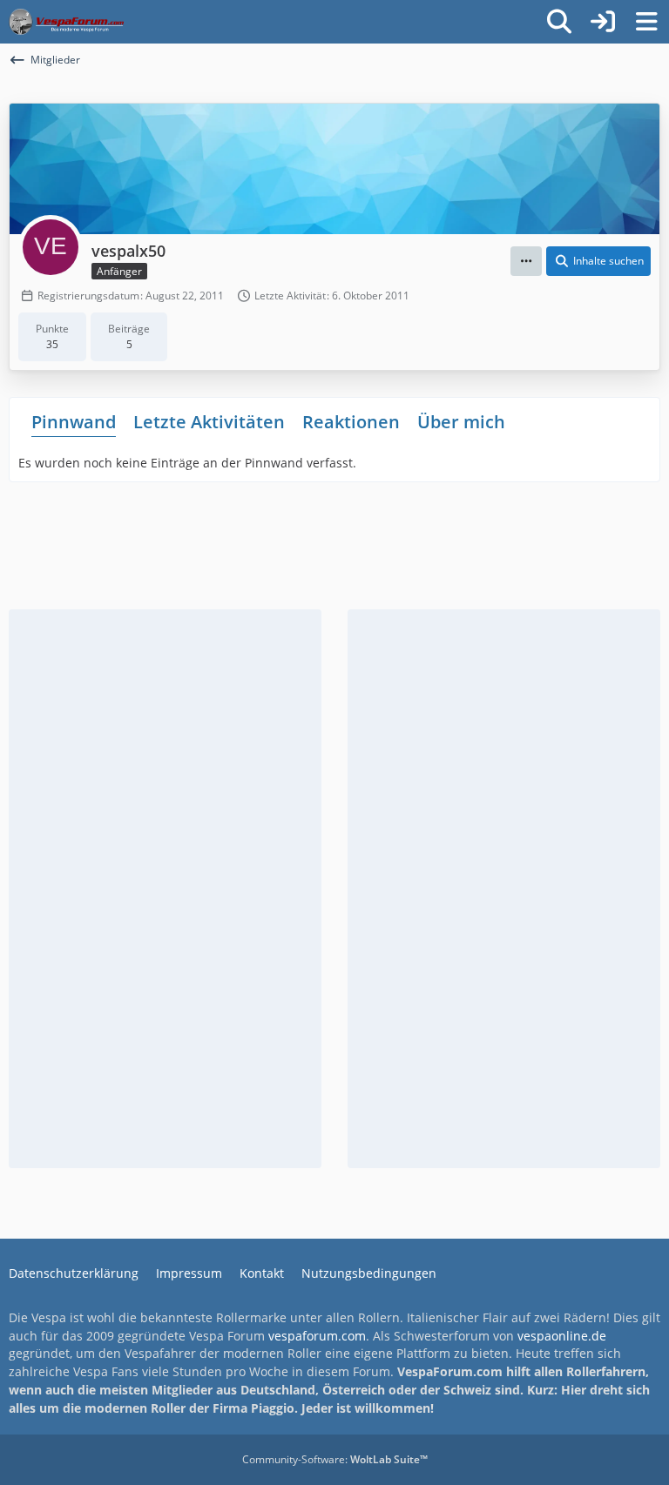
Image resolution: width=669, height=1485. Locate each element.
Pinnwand (73, 421)
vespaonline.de (561, 1335)
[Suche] (559, 21)
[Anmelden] (602, 22)
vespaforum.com (317, 1335)
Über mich (461, 421)
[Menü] (646, 21)
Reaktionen (351, 421)
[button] (526, 261)
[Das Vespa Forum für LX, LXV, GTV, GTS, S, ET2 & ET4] (66, 21)
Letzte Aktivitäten (209, 421)
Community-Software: (335, 1459)
